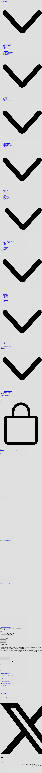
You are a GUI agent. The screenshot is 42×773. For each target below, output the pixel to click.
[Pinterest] (1, 757)
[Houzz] (2, 757)
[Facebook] (0, 699)
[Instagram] (0, 757)
